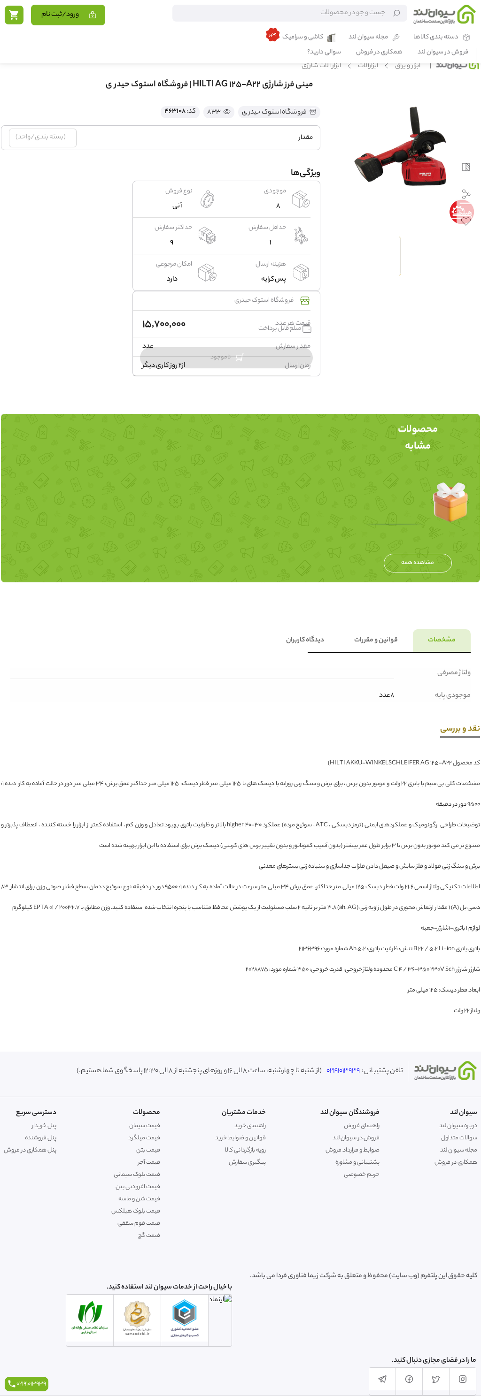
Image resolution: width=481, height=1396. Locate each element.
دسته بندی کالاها (435, 38)
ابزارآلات (368, 66)
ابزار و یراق (407, 66)
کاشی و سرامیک (302, 38)
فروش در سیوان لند (443, 53)
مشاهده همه (417, 563)
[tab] (442, 640)
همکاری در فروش (379, 53)
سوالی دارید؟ (324, 53)
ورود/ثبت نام (60, 15)
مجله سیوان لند (368, 38)
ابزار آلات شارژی (321, 66)
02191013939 (343, 1071)
